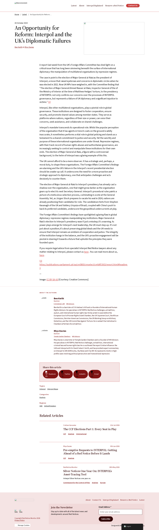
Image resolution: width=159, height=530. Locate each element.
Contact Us (132, 5)
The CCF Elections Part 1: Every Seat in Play (79, 431)
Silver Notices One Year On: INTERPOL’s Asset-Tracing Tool (79, 473)
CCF (64, 434)
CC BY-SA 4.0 (52, 279)
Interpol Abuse (52, 389)
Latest (73, 5)
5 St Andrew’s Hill (59, 304)
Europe (103, 483)
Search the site (143, 5)
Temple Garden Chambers (62, 336)
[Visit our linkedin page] (20, 511)
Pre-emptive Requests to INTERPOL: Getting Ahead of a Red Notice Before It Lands (79, 451)
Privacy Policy (20, 520)
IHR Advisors (70, 304)
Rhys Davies (29, 47)
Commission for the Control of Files (76, 483)
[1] (49, 102)
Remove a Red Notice (114, 5)
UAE (41, 406)
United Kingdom (50, 406)
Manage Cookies (23, 525)
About (81, 5)
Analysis (42, 397)
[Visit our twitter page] (16, 511)
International (81, 434)
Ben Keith (18, 47)
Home (17, 14)
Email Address (105, 507)
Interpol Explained (95, 5)
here (86, 251)
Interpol (42, 389)
